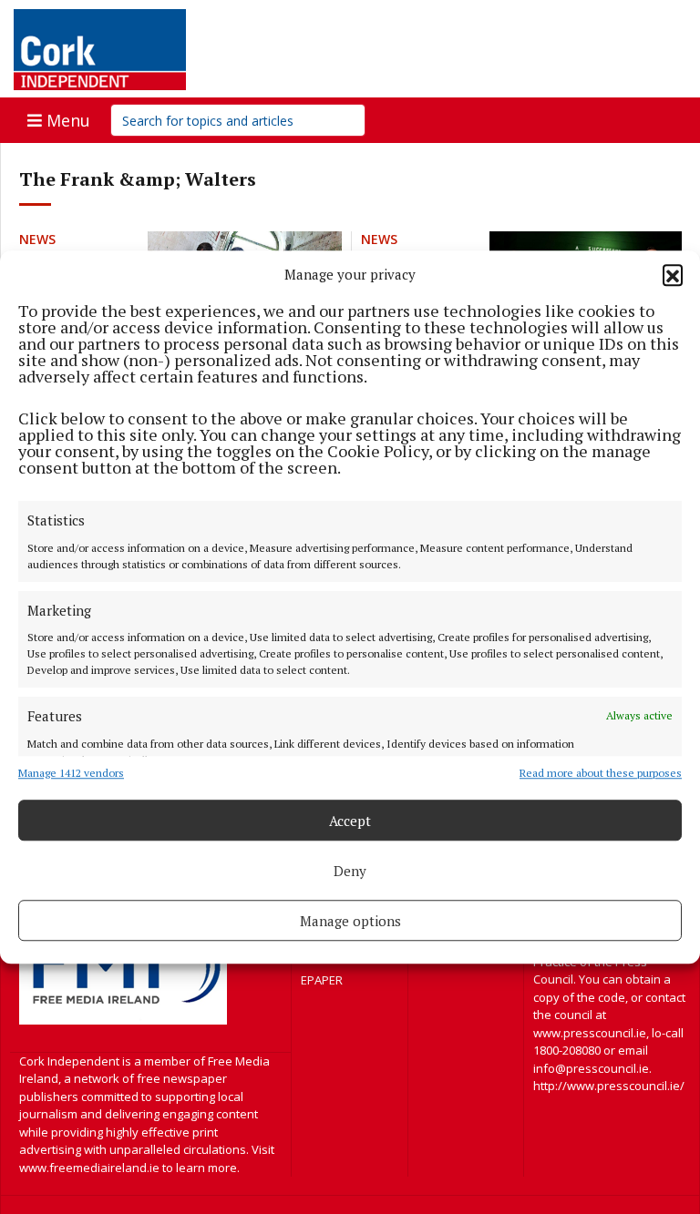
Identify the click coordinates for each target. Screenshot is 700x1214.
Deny (350, 871)
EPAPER (322, 980)
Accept (350, 820)
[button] (673, 274)
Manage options (350, 921)
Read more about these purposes (601, 773)
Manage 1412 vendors (71, 773)
